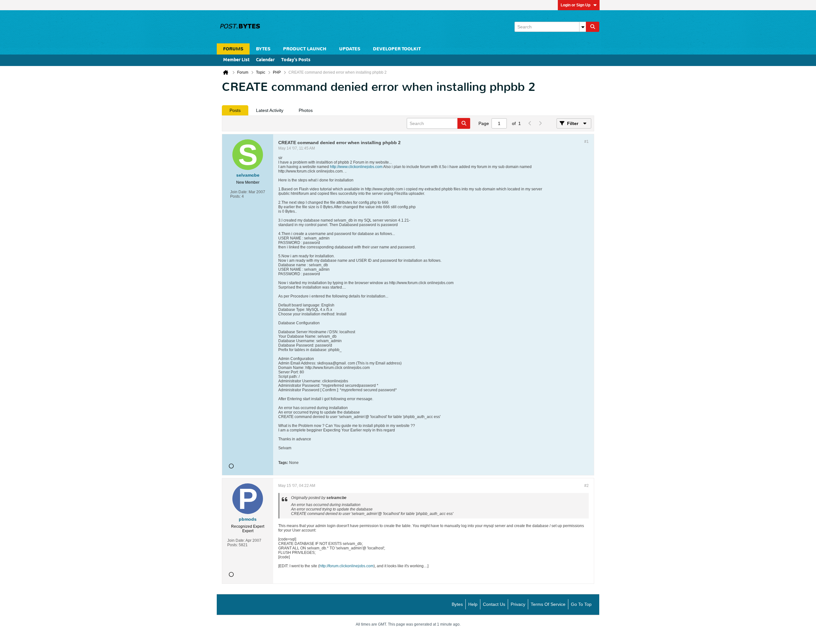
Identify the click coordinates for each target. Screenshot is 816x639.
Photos (306, 110)
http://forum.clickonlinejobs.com (346, 566)
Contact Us (494, 604)
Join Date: (239, 192)
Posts (235, 110)
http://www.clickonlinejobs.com (356, 167)
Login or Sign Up (575, 5)
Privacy (518, 604)
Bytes (457, 604)
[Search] (592, 27)
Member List (236, 60)
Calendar (265, 60)
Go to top (581, 604)
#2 (586, 485)
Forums (233, 49)
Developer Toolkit (397, 49)
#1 (586, 141)
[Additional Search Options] (582, 27)
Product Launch (304, 49)
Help (472, 604)
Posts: (235, 196)
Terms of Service (548, 604)
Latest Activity (269, 110)
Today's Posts (295, 60)
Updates (349, 49)
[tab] (235, 110)
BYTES (263, 49)
